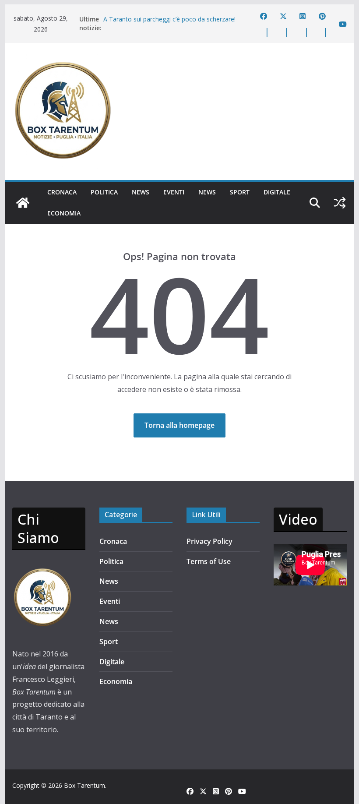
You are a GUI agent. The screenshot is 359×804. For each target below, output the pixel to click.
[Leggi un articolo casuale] (340, 203)
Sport (240, 192)
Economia (64, 213)
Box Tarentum (84, 785)
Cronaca (62, 192)
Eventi (173, 192)
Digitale (277, 192)
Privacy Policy (209, 541)
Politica (104, 192)
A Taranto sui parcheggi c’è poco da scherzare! (169, 19)
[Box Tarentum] (23, 203)
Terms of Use (209, 561)
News (140, 192)
